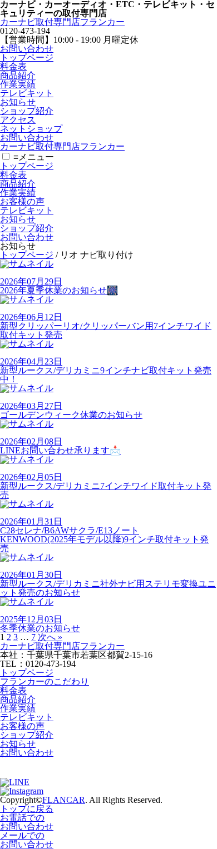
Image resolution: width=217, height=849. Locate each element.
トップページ (26, 57)
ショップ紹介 (26, 111)
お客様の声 (22, 201)
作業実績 (18, 84)
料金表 (13, 66)
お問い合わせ (26, 48)
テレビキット (26, 93)
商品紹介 (18, 75)
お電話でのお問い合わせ (26, 822)
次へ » (50, 637)
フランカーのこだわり (44, 681)
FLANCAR (63, 800)
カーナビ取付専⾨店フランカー (62, 22)
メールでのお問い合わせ (26, 840)
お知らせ (18, 102)
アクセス (18, 119)
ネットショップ (31, 128)
